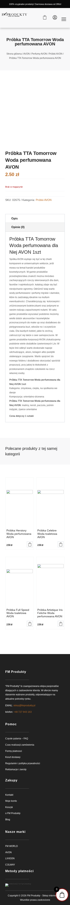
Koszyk (9, 807)
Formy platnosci (13, 751)
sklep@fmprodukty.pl (24, 705)
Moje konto (11, 801)
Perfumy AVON (39, 53)
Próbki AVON (55, 53)
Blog (7, 819)
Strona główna (14, 53)
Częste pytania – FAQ (16, 738)
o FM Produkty (12, 813)
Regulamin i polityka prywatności (22, 763)
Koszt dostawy (12, 757)
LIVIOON (10, 858)
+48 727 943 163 (23, 712)
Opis (14, 218)
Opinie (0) (17, 227)
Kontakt (9, 795)
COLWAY (10, 864)
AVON (26, 53)
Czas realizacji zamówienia (19, 744)
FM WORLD (11, 846)
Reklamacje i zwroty (15, 769)
